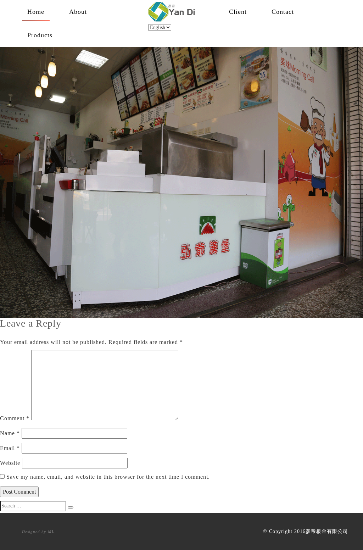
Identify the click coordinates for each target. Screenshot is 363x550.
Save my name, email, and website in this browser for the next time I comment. (108, 477)
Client (238, 11)
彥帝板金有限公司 (327, 531)
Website (10, 463)
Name (10, 433)
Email (10, 448)
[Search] (70, 507)
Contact (283, 11)
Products (39, 35)
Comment (14, 418)
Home (35, 11)
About (78, 11)
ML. (52, 531)
